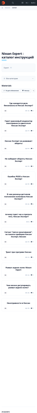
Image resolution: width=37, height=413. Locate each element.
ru (27, 3)
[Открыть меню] (22, 2)
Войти (33, 3)
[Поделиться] (33, 90)
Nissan (7, 8)
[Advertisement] (18, 29)
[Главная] (3, 2)
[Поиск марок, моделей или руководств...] (12, 2)
